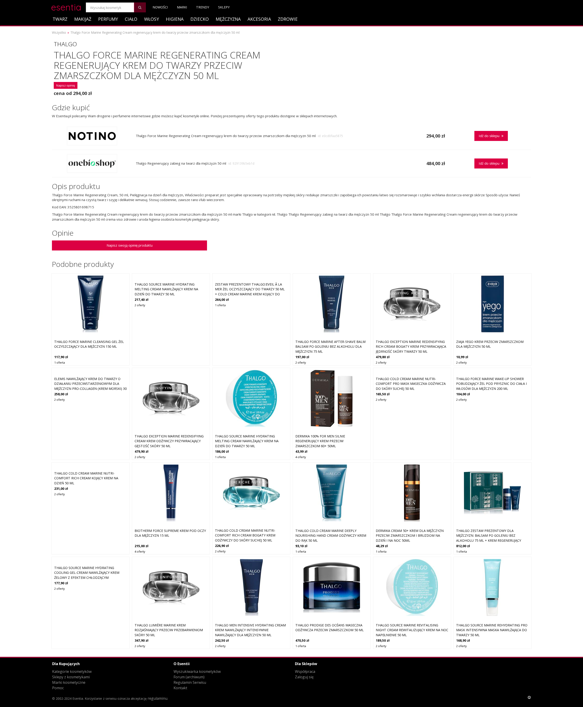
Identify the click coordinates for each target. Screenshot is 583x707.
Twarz (60, 19)
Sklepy (224, 7)
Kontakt (180, 687)
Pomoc (58, 687)
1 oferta (59, 362)
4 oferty (300, 457)
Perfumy (108, 19)
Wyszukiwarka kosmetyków (197, 671)
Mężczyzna (228, 19)
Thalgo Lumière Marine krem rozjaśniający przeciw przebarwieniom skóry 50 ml (169, 630)
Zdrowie (288, 19)
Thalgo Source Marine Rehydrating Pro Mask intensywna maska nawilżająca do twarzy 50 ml (491, 630)
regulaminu (157, 698)
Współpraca (305, 671)
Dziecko (199, 19)
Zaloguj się (304, 676)
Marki (182, 7)
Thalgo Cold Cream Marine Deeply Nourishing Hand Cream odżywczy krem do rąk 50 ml (330, 535)
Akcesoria (259, 19)
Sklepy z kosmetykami (71, 676)
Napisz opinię (65, 85)
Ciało (131, 19)
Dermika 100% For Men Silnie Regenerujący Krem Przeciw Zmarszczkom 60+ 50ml (320, 441)
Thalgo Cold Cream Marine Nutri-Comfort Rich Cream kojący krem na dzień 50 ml (86, 478)
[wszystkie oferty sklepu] (92, 136)
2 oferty (140, 305)
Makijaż (82, 19)
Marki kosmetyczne (68, 682)
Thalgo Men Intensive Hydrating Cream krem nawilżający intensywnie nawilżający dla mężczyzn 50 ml (250, 630)
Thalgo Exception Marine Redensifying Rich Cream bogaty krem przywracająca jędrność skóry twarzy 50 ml (411, 346)
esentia (66, 6)
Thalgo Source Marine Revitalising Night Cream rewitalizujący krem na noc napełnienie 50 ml (412, 630)
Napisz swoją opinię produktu (130, 245)
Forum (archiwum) (189, 676)
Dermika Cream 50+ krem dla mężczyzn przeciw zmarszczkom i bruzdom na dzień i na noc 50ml (410, 535)
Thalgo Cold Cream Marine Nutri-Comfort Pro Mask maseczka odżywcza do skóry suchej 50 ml (411, 384)
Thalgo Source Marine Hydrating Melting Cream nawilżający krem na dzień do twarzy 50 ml (166, 289)
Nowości (160, 7)
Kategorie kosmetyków (72, 671)
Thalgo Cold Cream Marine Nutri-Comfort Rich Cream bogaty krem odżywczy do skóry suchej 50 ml (245, 535)
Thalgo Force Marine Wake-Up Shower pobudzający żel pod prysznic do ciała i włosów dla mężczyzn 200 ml (491, 384)
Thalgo (65, 44)
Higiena (175, 19)
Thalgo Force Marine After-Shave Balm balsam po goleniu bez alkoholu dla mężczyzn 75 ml (330, 346)
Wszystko (59, 32)
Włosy (151, 19)
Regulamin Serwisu (190, 682)
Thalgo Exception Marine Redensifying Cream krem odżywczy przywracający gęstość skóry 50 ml (169, 441)
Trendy (202, 7)
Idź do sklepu (489, 135)
